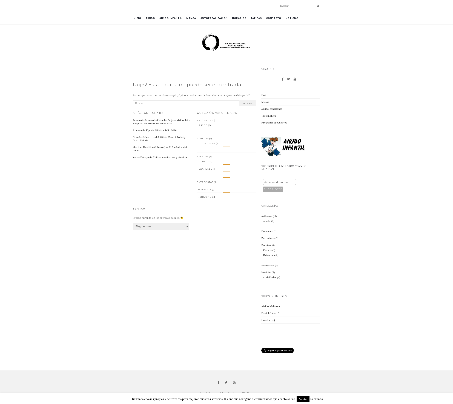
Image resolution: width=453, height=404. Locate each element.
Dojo (264, 95)
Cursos (204, 161)
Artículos (204, 120)
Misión (265, 102)
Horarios (239, 18)
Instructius (205, 197)
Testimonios (268, 115)
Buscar (247, 103)
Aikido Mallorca (270, 306)
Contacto (273, 18)
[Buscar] (318, 6)
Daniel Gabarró (270, 313)
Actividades (207, 143)
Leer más (316, 399)
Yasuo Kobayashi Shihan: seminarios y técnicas (160, 157)
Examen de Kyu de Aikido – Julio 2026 (155, 130)
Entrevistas (205, 182)
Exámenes (205, 168)
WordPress (247, 393)
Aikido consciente (271, 108)
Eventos (202, 156)
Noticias (292, 18)
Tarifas (256, 18)
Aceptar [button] (303, 399)
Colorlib (223, 393)
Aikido (150, 18)
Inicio (137, 18)
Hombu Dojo (268, 320)
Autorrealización (214, 18)
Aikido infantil (170, 18)
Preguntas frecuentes (274, 122)
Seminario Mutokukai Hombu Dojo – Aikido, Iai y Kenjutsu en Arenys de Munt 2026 (161, 122)
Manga (191, 18)
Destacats (204, 189)
